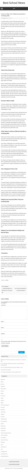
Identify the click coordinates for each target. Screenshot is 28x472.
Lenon (4, 18)
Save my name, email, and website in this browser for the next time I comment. (13, 342)
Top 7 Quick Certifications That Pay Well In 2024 (11, 372)
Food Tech (3, 395)
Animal (6, 280)
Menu (14, 8)
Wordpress (20, 468)
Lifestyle (2, 414)
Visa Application (4, 453)
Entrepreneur (3, 388)
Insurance (3, 407)
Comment (3, 305)
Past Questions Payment (6, 369)
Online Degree (4, 418)
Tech (2, 449)
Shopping (3, 442)
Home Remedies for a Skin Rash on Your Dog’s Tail (7, 290)
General (2, 400)
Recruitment (3, 428)
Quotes (2, 423)
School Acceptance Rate (6, 432)
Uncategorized (4, 451)
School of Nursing (4, 439)
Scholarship (3, 430)
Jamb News (3, 411)
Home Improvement (5, 405)
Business (2, 384)
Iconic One (7, 468)
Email (2, 327)
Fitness (2, 393)
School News (3, 437)
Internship (3, 409)
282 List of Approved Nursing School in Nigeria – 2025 (12, 367)
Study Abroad (3, 446)
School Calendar (4, 435)
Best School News (14, 2)
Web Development (4, 456)
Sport (2, 444)
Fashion (2, 391)
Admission (3, 379)
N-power (2, 416)
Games (2, 398)
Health (2, 402)
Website (3, 333)
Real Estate (3, 425)
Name (2, 321)
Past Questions (4, 421)
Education (3, 386)
